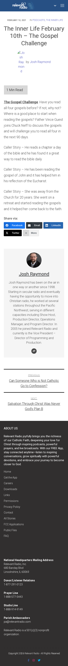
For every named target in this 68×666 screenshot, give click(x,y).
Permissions (11, 500)
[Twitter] (39, 660)
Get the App (10, 477)
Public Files (10, 530)
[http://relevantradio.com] (34, 351)
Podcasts (38, 20)
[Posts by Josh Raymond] (21, 62)
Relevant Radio (32, 653)
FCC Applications (14, 524)
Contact (8, 512)
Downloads (10, 489)
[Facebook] (28, 660)
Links (7, 495)
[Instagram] (33, 660)
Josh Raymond (40, 62)
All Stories (9, 518)
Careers (8, 483)
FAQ (6, 535)
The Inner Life (54, 20)
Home (7, 471)
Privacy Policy (12, 506)
